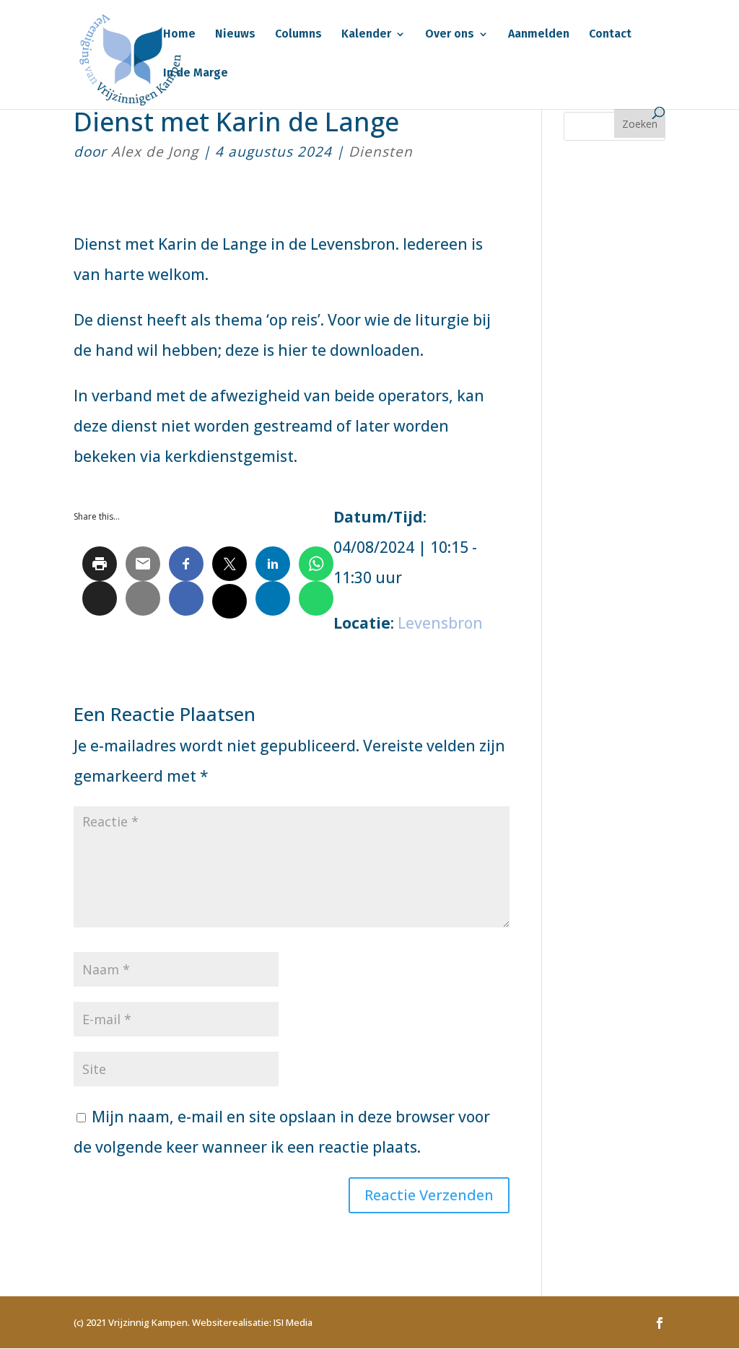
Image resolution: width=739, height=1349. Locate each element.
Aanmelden (538, 34)
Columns (298, 34)
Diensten (381, 151)
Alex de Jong (154, 151)
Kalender (366, 34)
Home (179, 34)
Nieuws (235, 34)
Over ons (449, 34)
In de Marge (195, 73)
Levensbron (440, 623)
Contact (610, 34)
